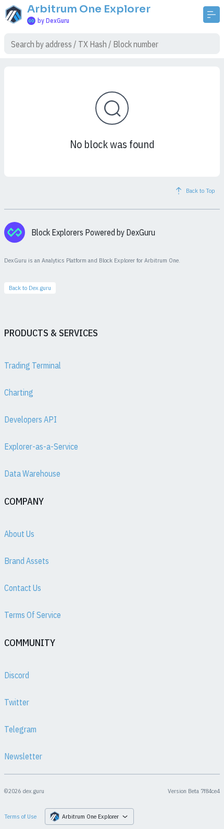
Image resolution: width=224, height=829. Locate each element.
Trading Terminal (32, 365)
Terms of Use (20, 816)
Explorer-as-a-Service (41, 446)
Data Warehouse (32, 473)
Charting (18, 392)
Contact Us (22, 588)
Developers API (30, 419)
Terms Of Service (32, 615)
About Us (19, 534)
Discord (16, 675)
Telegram (20, 729)
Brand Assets (26, 561)
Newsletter (23, 756)
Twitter (16, 702)
